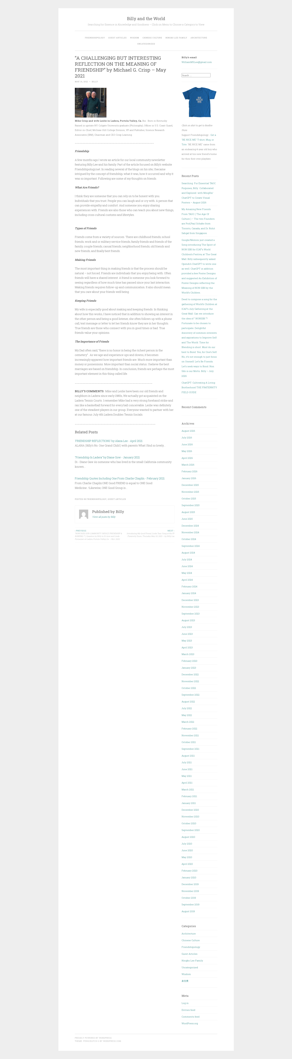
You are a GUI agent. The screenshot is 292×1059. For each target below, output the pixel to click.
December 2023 (190, 600)
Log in (185, 1003)
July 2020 (187, 843)
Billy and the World (146, 18)
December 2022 (190, 674)
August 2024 (188, 552)
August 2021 (188, 755)
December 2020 (190, 809)
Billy (95, 81)
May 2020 (187, 857)
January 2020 (189, 877)
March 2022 (188, 721)
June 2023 (187, 633)
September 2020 (191, 830)
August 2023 (188, 620)
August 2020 (188, 836)
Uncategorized (146, 44)
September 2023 (191, 613)
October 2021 (189, 742)
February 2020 (189, 870)
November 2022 (190, 681)
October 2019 (189, 897)
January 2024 (189, 593)
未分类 (185, 980)
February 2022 (189, 728)
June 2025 (187, 518)
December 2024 (190, 525)
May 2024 (187, 572)
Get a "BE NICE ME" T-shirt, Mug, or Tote (199, 140)
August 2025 (188, 512)
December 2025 (190, 484)
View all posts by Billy (103, 516)
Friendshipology (95, 37)
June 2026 (187, 444)
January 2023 (189, 667)
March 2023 (188, 654)
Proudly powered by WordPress (93, 1038)
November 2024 (190, 532)
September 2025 (191, 505)
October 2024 (189, 539)
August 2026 (188, 430)
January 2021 (189, 803)
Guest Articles (117, 37)
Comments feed (191, 1016)
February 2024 (189, 586)
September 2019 (190, 904)
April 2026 (187, 457)
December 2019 (190, 884)
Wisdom (134, 37)
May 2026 (187, 451)
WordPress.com (112, 1041)
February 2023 (189, 660)
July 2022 (187, 708)
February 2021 (189, 796)
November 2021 (190, 735)
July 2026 (187, 437)
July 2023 (187, 627)
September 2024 (191, 545)
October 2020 (189, 823)
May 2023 (187, 640)
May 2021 (187, 775)
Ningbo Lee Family (176, 37)
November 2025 (190, 491)
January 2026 (189, 478)
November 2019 (190, 891)
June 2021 (187, 769)
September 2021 (190, 748)
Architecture (199, 37)
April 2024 (187, 579)
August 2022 (188, 701)
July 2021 (187, 762)
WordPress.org (190, 1023)
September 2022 (191, 694)
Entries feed (188, 1009)
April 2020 (187, 863)
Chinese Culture (152, 37)
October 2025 (189, 498)
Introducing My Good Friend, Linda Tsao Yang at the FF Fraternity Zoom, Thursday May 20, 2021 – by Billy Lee (150, 533)
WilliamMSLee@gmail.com (197, 62)
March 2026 (188, 464)
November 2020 (190, 816)
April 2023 (187, 647)
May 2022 (187, 715)
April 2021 (187, 782)
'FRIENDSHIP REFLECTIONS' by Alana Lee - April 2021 (109, 441)
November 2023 (190, 606)
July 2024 (187, 559)
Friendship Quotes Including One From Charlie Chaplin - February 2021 (120, 478)
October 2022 (189, 687)
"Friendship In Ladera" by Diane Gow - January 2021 (107, 457)
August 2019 (188, 911)
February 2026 (189, 471)
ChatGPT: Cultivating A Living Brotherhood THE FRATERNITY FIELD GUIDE (199, 387)
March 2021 (188, 789)
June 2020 (187, 850)
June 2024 (187, 566)
